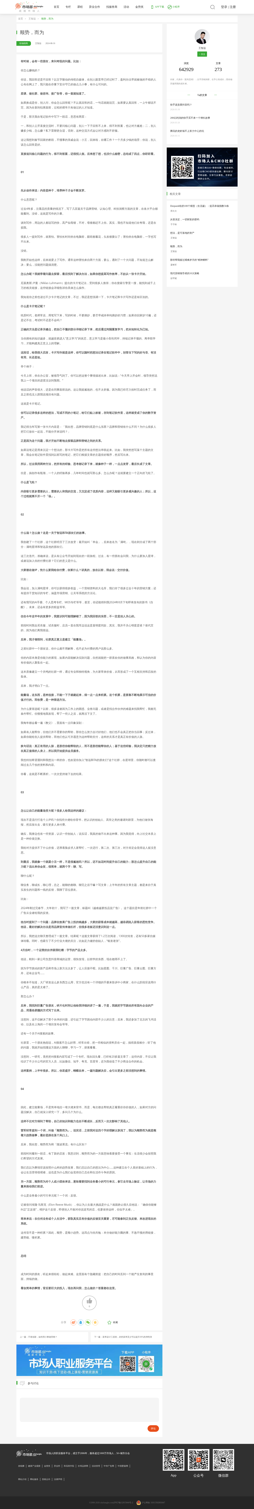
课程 (80, 6)
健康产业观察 (34, 1466)
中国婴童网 (123, 1466)
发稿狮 (21, 1466)
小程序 (176, 7)
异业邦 (57, 1466)
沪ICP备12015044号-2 (123, 1502)
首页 (56, 6)
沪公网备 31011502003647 (153, 1502)
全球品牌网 (83, 1466)
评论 (153, 1428)
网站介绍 (22, 1479)
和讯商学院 (69, 1466)
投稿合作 (46, 1479)
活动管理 (96, 1466)
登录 (224, 7)
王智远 (32, 18)
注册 (233, 7)
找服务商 (111, 6)
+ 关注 (202, 54)
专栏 (68, 6)
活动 (126, 6)
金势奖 (139, 6)
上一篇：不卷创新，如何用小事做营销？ (38, 1337)
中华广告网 (109, 1466)
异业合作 (94, 6)
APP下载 (159, 7)
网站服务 (34, 1479)
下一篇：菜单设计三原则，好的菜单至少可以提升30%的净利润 (123, 1337)
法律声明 (58, 1479)
